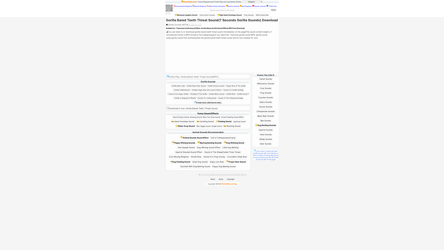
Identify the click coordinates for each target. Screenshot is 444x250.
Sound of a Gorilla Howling (233, 90)
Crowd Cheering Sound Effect (232, 117)
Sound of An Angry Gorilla (178, 94)
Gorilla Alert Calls (178, 86)
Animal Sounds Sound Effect (195, 138)
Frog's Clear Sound (237, 162)
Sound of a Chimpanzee (207, 98)
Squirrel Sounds (266, 130)
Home (221, 179)
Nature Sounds (233, 6)
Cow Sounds (265, 88)
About (213, 179)
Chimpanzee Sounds (266, 111)
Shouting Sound (233, 126)
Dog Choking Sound (181, 162)
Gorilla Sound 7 (243, 94)
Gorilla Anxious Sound (216, 86)
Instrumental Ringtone (183, 6)
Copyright (230, 179)
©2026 (221, 184)
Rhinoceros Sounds (265, 83)
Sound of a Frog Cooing (214, 157)
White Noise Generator (217, 6)
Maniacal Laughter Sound (187, 15)
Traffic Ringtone (275, 6)
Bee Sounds (266, 120)
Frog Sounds (249, 15)
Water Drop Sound (186, 126)
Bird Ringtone (247, 6)
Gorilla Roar (231, 94)
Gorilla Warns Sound (216, 94)
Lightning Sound (239, 121)
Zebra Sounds (266, 102)
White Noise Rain (262, 15)
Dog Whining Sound (235, 143)
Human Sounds (260, 6)
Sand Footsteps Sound (184, 121)
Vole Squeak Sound (186, 147)
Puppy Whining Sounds (184, 143)
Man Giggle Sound (203, 126)
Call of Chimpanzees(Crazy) (223, 138)
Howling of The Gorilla (199, 94)
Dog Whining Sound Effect (208, 147)
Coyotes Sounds (265, 97)
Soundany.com (190, 1)
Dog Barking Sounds (267, 125)
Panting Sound (224, 121)
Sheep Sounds (265, 139)
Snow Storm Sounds (207, 15)
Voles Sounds (266, 134)
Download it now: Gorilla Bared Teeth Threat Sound (192, 108)
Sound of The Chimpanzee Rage (231, 98)
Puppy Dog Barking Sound (224, 166)
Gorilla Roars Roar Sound (196, 86)
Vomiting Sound (207, 121)
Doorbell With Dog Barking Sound (195, 166)
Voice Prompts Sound (181, 117)
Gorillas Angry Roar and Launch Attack (206, 90)
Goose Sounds (265, 107)
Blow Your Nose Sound (211, 117)
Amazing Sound (196, 117)
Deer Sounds (265, 144)
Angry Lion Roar (217, 162)
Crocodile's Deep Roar (237, 157)
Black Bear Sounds (265, 116)
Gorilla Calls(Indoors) (182, 90)
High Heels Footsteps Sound (230, 15)
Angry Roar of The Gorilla (236, 86)
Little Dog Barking (230, 147)
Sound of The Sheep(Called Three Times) (222, 152)
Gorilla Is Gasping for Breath (185, 98)
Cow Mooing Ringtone (179, 157)
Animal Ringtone (200, 6)
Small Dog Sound (200, 162)
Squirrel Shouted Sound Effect (189, 152)
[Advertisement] (222, 56)
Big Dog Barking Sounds (211, 143)
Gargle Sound (216, 126)
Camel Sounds (265, 79)
